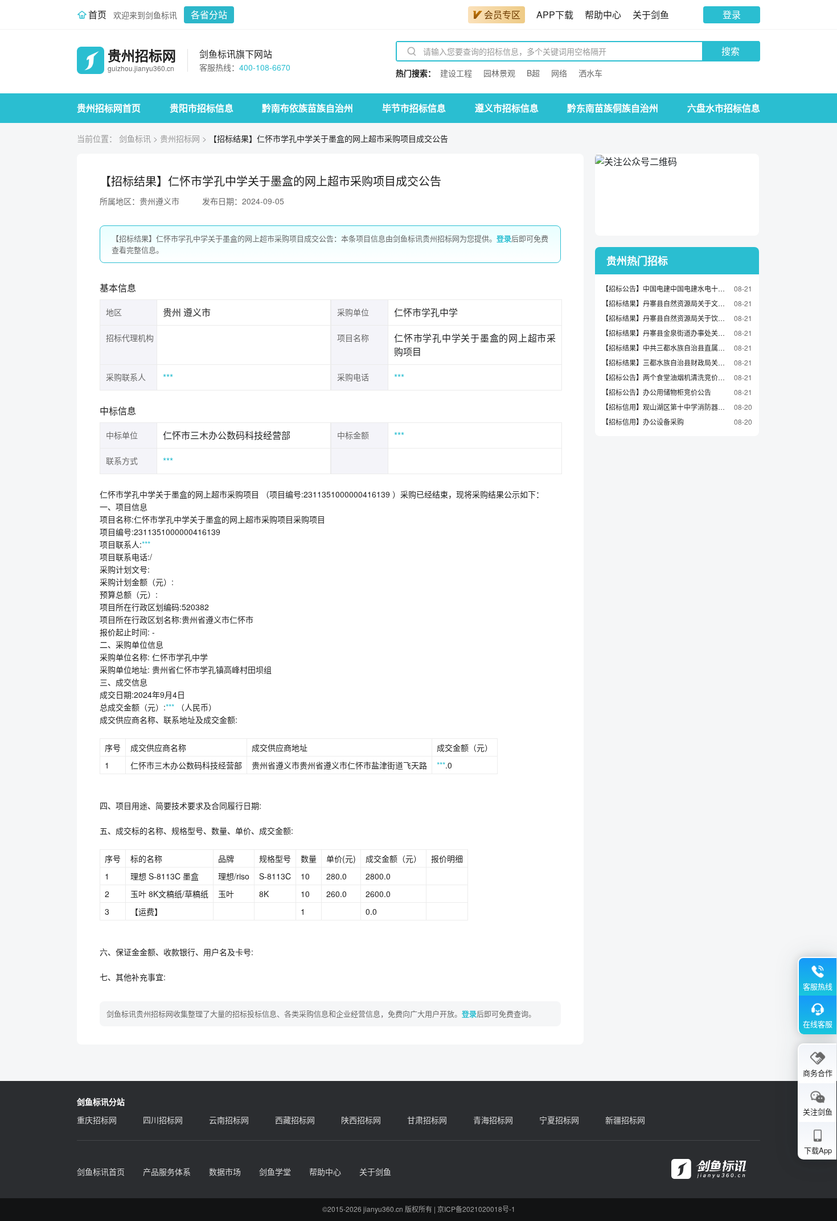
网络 (559, 73)
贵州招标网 (180, 138)
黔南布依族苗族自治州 (307, 107)
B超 (533, 73)
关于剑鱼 (651, 14)
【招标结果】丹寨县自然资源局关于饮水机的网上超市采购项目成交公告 (665, 318)
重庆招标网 (97, 1119)
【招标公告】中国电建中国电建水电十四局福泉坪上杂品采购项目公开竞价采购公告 (665, 288)
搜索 (730, 50)
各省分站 (209, 14)
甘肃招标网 (427, 1119)
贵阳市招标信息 (201, 107)
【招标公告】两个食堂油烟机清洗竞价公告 (665, 377)
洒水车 (590, 73)
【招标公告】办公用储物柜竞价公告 (656, 392)
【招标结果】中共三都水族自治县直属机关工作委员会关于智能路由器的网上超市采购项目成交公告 (665, 347)
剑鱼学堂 (275, 1171)
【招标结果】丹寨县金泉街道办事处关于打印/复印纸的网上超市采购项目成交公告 (665, 333)
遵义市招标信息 (507, 107)
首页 (97, 14)
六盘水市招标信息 (723, 107)
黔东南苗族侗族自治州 (612, 107)
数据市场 (225, 1171)
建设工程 (456, 73)
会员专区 (502, 14)
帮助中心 (603, 14)
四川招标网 (163, 1119)
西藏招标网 (295, 1119)
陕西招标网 (361, 1119)
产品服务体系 (167, 1171)
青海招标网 (493, 1119)
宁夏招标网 (559, 1119)
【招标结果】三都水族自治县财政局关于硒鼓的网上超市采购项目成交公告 (665, 362)
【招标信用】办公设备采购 (643, 421)
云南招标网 (229, 1119)
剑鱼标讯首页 (101, 1171)
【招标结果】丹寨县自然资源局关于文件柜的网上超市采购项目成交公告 (665, 303)
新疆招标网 (625, 1119)
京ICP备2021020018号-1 (476, 1209)
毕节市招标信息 (414, 107)
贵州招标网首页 (109, 107)
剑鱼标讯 (135, 138)
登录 (732, 14)
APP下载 (554, 14)
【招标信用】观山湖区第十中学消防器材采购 (665, 407)
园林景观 (499, 73)
